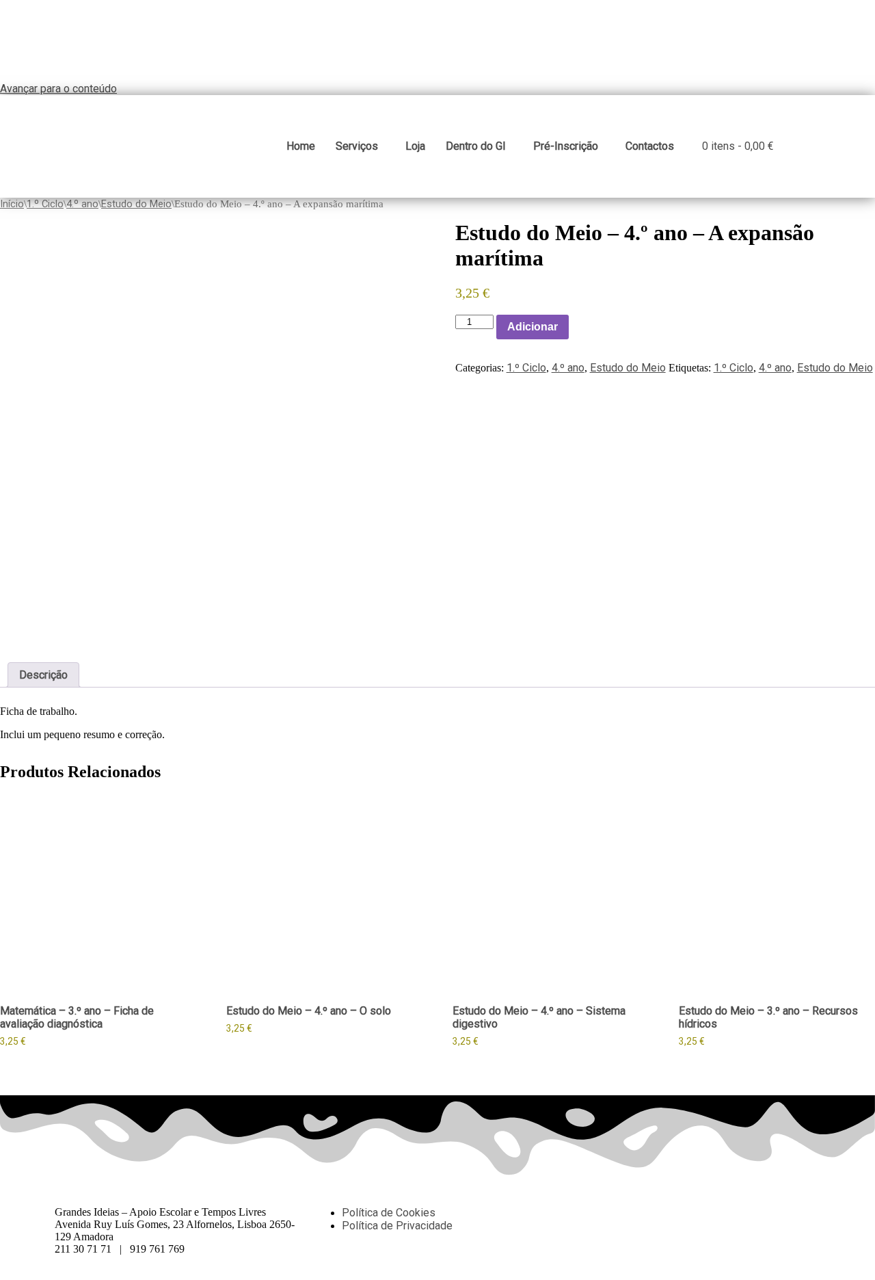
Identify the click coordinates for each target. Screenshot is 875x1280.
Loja (415, 146)
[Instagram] (665, 1212)
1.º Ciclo (45, 204)
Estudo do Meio (136, 204)
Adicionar (532, 326)
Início (12, 204)
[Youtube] (702, 1212)
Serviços (357, 146)
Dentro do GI (476, 146)
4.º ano (82, 204)
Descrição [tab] (43, 674)
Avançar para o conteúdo (58, 88)
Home (300, 146)
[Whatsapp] (628, 1212)
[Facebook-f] (591, 1212)
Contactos (649, 146)
